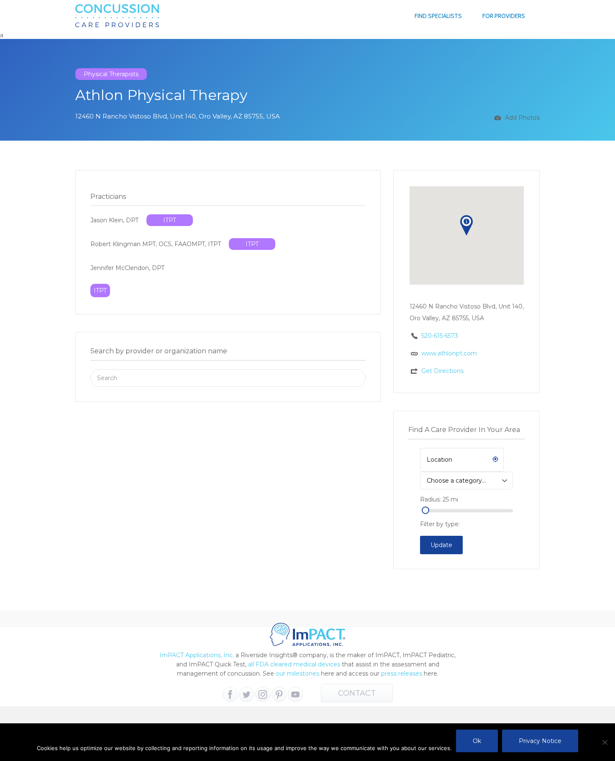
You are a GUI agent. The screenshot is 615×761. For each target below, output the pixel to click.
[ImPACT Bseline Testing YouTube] (295, 694)
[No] (604, 742)
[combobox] (466, 480)
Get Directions (442, 371)
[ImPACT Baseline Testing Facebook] (230, 694)
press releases (401, 673)
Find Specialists (438, 16)
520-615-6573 (439, 335)
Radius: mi (439, 499)
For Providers (503, 16)
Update (441, 545)
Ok (477, 741)
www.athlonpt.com (449, 353)
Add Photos (521, 117)
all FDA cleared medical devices (294, 664)
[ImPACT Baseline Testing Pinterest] (279, 694)
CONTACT (357, 693)
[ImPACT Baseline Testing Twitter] (246, 694)
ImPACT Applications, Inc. (196, 655)
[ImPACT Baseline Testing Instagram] (262, 694)
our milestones (298, 673)
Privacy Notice (540, 741)
